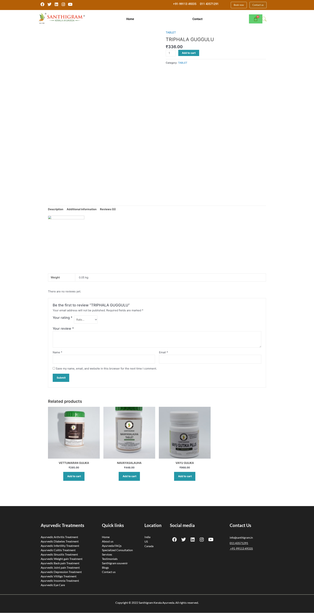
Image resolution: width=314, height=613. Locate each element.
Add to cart (189, 52)
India (147, 537)
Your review (63, 328)
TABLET (171, 32)
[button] (131, 19)
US (146, 541)
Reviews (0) (108, 209)
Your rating (62, 318)
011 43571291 (209, 4)
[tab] (55, 209)
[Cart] (255, 18)
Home (130, 19)
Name (57, 352)
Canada (149, 546)
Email (163, 352)
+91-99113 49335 (184, 4)
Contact (197, 19)
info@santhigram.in (241, 537)
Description (55, 209)
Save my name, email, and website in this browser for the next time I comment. (106, 368)
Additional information (81, 209)
